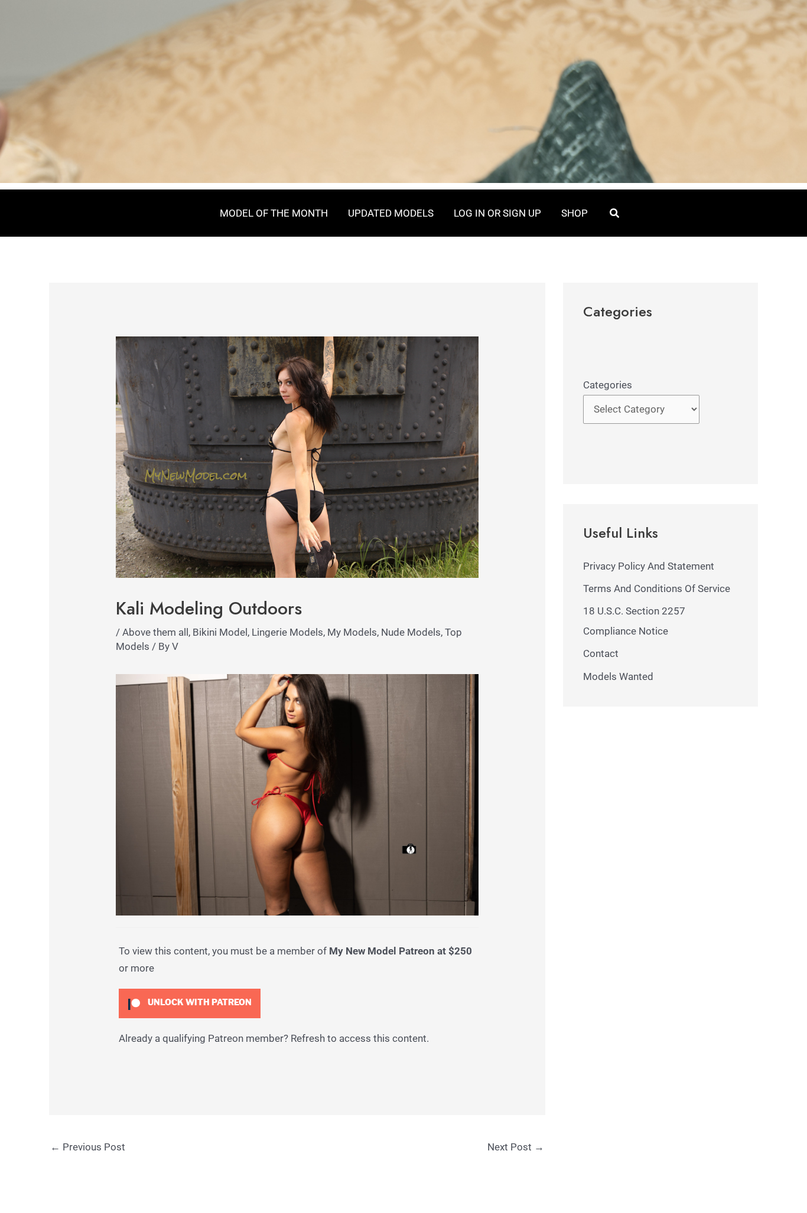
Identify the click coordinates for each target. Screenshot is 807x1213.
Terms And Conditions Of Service (656, 588)
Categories (607, 385)
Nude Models (411, 632)
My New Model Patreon (382, 951)
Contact (601, 653)
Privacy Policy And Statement (648, 566)
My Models (352, 632)
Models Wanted (618, 676)
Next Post (515, 1147)
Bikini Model (220, 632)
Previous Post (87, 1147)
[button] (615, 213)
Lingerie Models (287, 632)
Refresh (308, 1038)
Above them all (155, 632)
